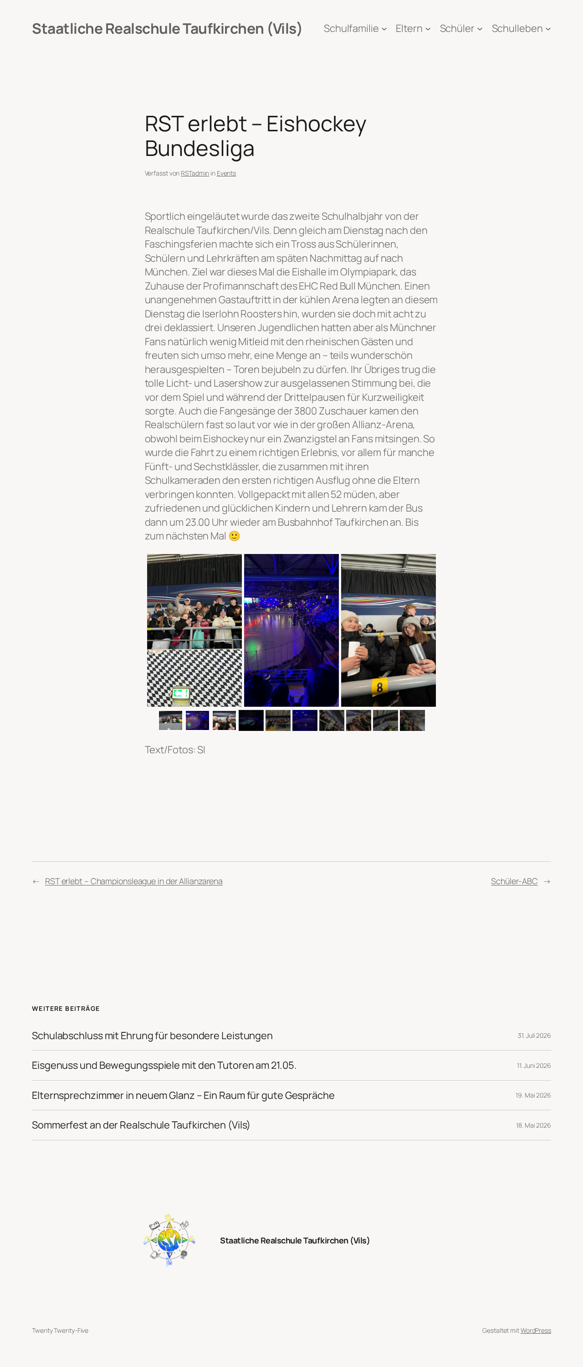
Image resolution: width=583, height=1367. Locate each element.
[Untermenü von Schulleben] (548, 28)
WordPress (536, 1330)
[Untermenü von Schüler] (480, 28)
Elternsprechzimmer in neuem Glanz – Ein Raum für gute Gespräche (183, 1095)
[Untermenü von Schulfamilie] (384, 28)
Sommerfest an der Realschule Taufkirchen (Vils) (141, 1124)
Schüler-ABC (514, 880)
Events (226, 173)
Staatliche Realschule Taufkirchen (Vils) (167, 28)
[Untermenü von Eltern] (428, 28)
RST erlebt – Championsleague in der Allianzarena (134, 880)
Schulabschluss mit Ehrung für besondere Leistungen (152, 1035)
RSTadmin (195, 173)
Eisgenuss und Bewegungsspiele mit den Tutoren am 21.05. (164, 1065)
